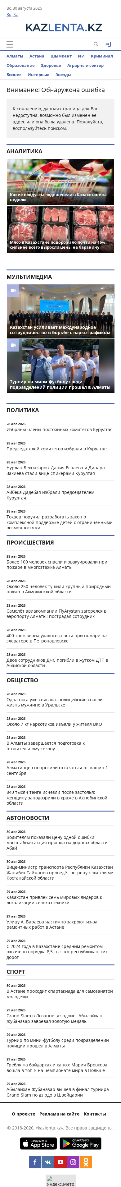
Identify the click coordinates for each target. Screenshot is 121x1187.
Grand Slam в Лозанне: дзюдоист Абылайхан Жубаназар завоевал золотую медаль (54, 1018)
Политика (23, 410)
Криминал (102, 56)
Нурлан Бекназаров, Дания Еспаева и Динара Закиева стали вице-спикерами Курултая (56, 470)
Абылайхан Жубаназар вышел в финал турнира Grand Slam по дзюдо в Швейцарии (58, 1092)
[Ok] (86, 1162)
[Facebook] (35, 1162)
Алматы (15, 56)
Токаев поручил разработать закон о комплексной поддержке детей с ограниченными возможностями (60, 522)
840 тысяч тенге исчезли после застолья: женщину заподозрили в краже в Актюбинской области (57, 797)
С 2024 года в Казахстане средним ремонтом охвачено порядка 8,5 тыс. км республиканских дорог (57, 951)
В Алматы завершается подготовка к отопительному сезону (46, 746)
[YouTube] (60, 1162)
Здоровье (51, 65)
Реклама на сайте (59, 1114)
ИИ (81, 56)
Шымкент (61, 56)
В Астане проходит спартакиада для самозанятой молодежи (60, 994)
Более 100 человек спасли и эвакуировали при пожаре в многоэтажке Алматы (57, 564)
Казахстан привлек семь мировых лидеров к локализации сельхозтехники (54, 900)
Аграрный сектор (85, 65)
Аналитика (24, 151)
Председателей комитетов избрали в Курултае (57, 449)
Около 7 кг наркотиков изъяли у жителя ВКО (54, 724)
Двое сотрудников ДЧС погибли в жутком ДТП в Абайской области (57, 663)
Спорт (16, 971)
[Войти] (108, 44)
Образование (21, 65)
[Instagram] (73, 1162)
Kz (15, 14)
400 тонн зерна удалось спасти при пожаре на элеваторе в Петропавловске (57, 638)
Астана (36, 56)
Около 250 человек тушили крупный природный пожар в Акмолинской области (59, 589)
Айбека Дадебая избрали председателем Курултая (50, 495)
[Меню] (10, 44)
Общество (22, 680)
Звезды (63, 74)
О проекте (23, 1114)
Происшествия (30, 542)
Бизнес (14, 74)
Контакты (95, 1114)
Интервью (38, 74)
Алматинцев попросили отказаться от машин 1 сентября (57, 770)
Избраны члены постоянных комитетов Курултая (60, 429)
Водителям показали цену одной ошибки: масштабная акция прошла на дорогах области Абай (57, 842)
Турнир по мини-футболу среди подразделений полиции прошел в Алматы (58, 1043)
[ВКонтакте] (48, 1162)
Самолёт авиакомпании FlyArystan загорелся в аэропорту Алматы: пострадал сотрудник (56, 613)
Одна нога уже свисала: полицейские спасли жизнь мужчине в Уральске (55, 702)
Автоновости (28, 817)
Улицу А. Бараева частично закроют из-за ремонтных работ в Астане (52, 924)
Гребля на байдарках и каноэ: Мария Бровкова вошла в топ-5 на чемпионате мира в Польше (57, 1067)
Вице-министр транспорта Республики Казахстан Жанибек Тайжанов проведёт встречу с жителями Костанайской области (60, 872)
